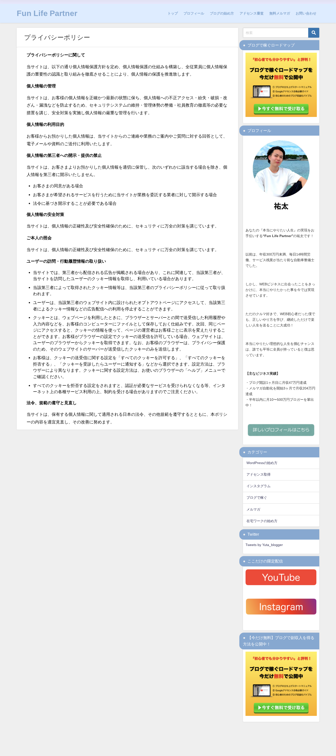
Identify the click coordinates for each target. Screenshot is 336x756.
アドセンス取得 (258, 474)
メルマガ (253, 509)
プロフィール (193, 13)
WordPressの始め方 (261, 463)
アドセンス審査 (252, 13)
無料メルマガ (279, 13)
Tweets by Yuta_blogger (264, 545)
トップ (173, 13)
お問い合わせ (306, 13)
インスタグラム (258, 486)
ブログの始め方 (222, 13)
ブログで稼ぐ (256, 497)
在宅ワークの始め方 (261, 521)
